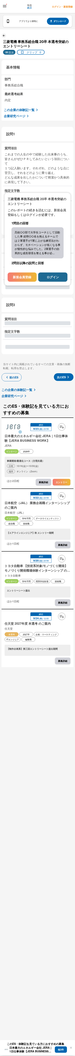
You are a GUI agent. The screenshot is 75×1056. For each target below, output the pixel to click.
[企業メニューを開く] (13, 427)
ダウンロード (59, 21)
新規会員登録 (22, 277)
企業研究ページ (14, 116)
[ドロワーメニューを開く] (4, 6)
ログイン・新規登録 (62, 6)
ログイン (53, 277)
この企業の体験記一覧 (19, 110)
